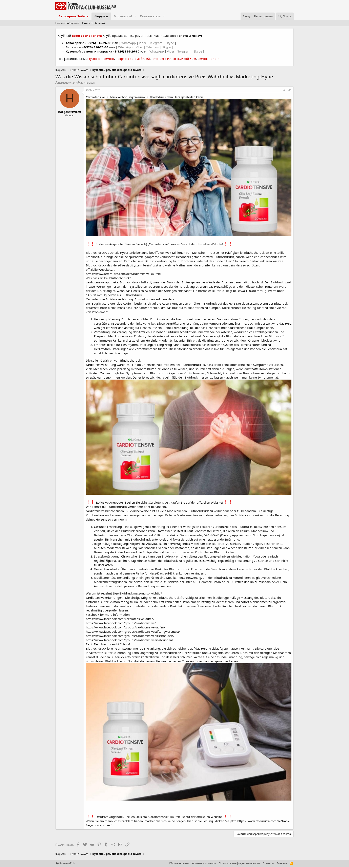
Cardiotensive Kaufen (117, 303)
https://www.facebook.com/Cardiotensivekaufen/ (120, 619)
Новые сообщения (67, 23)
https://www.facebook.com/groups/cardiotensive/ (121, 623)
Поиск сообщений (93, 23)
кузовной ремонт (101, 59)
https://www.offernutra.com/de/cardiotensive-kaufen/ (123, 274)
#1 (289, 90)
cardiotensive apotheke (102, 282)
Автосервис (75, 43)
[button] (135, 16)
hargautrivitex (66, 82)
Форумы (101, 16)
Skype (170, 43)
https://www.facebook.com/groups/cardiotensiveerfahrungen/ (129, 640)
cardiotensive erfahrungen (104, 598)
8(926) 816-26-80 (99, 43)
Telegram (156, 43)
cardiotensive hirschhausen (105, 511)
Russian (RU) (67, 863)
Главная (282, 863)
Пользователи (150, 16)
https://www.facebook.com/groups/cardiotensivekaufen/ (125, 627)
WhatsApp (129, 43)
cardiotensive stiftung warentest (108, 365)
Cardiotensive (133, 261)
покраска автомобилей (133, 59)
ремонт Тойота (208, 59)
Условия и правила (204, 863)
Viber (142, 43)
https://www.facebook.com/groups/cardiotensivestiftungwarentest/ (133, 631)
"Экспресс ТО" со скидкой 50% (173, 59)
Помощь (268, 863)
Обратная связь (179, 863)
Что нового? (123, 16)
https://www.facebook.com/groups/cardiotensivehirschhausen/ (130, 636)
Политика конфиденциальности (239, 863)
